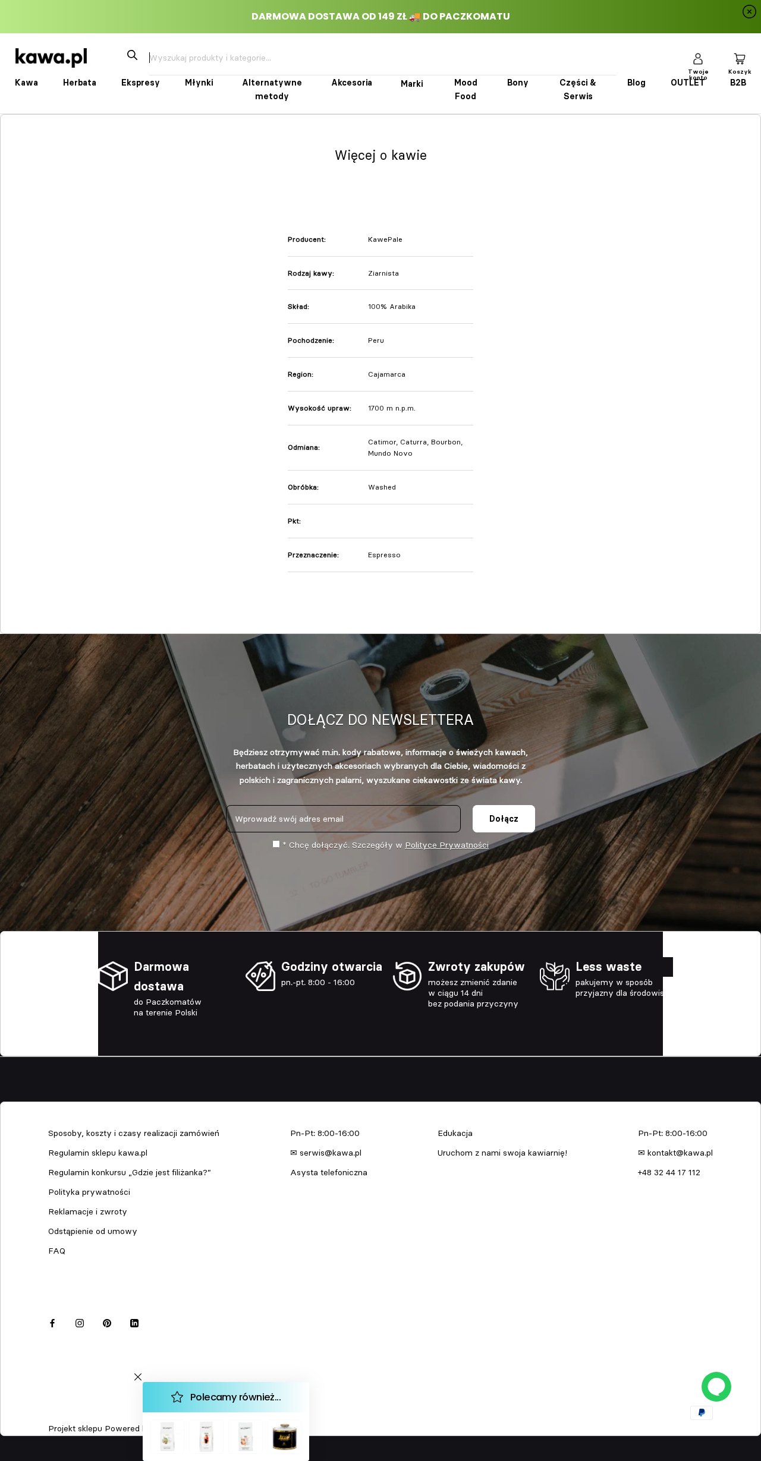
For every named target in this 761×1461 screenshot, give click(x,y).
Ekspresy (140, 82)
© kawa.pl (64, 1413)
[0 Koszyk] (740, 58)
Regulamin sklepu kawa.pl (97, 1152)
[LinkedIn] (134, 1322)
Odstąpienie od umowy (92, 1231)
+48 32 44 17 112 (669, 1172)
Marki (412, 83)
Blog (636, 82)
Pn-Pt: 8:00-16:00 (325, 1133)
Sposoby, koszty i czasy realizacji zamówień (133, 1133)
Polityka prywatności (89, 1192)
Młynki (199, 82)
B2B (738, 82)
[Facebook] (52, 1322)
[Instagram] (80, 1322)
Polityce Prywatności (447, 845)
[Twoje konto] (698, 58)
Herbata (79, 82)
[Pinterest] (107, 1322)
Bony (518, 82)
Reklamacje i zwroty (87, 1211)
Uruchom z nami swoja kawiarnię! (502, 1152)
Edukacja (455, 1133)
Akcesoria (351, 82)
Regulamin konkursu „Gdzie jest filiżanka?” (129, 1172)
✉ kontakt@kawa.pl (675, 1152)
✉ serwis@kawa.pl (325, 1152)
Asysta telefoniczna (328, 1172)
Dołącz (503, 818)
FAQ (56, 1250)
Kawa (26, 82)
